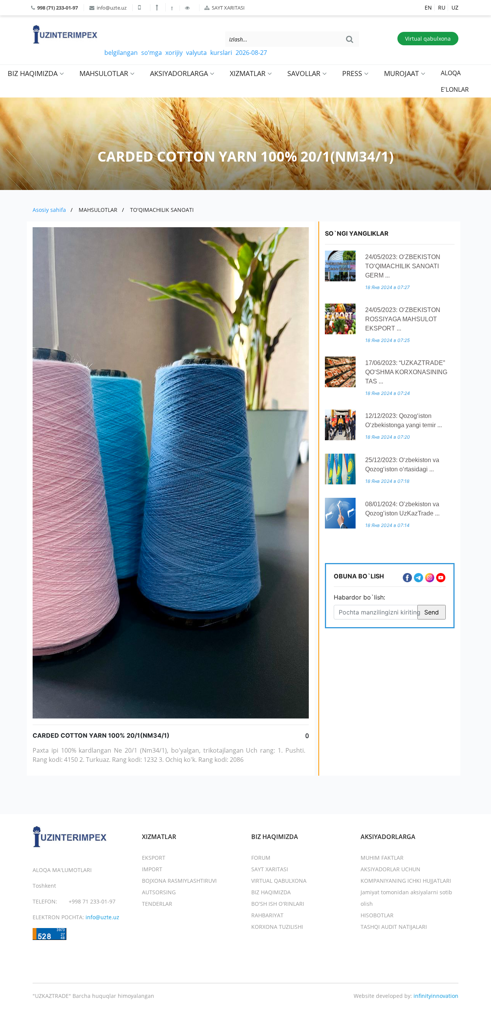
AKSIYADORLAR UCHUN (390, 869)
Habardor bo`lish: (359, 597)
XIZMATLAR (248, 73)
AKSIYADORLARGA (180, 73)
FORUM (260, 857)
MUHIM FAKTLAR (382, 857)
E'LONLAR (455, 89)
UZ (454, 7)
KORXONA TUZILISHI (277, 926)
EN (428, 7)
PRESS (353, 73)
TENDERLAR (157, 903)
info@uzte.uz (111, 7)
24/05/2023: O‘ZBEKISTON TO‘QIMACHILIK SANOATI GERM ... (402, 266)
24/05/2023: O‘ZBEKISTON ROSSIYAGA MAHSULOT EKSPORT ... (402, 319)
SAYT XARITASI (228, 7)
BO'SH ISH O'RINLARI (277, 903)
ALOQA (451, 73)
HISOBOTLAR (377, 915)
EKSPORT (153, 857)
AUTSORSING (159, 892)
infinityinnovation (436, 995)
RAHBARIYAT (267, 915)
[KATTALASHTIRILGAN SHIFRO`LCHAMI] (158, 7)
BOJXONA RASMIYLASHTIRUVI (179, 880)
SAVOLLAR (304, 73)
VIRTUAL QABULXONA (278, 880)
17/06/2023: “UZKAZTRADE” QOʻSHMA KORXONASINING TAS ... (406, 372)
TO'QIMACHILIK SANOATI (162, 209)
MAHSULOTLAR (104, 73)
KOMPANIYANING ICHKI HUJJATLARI (406, 880)
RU (441, 7)
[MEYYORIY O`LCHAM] (172, 8)
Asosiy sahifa (49, 209)
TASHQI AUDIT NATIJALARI (394, 926)
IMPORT (152, 869)
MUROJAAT (402, 73)
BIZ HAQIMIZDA (33, 73)
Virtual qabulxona (428, 38)
